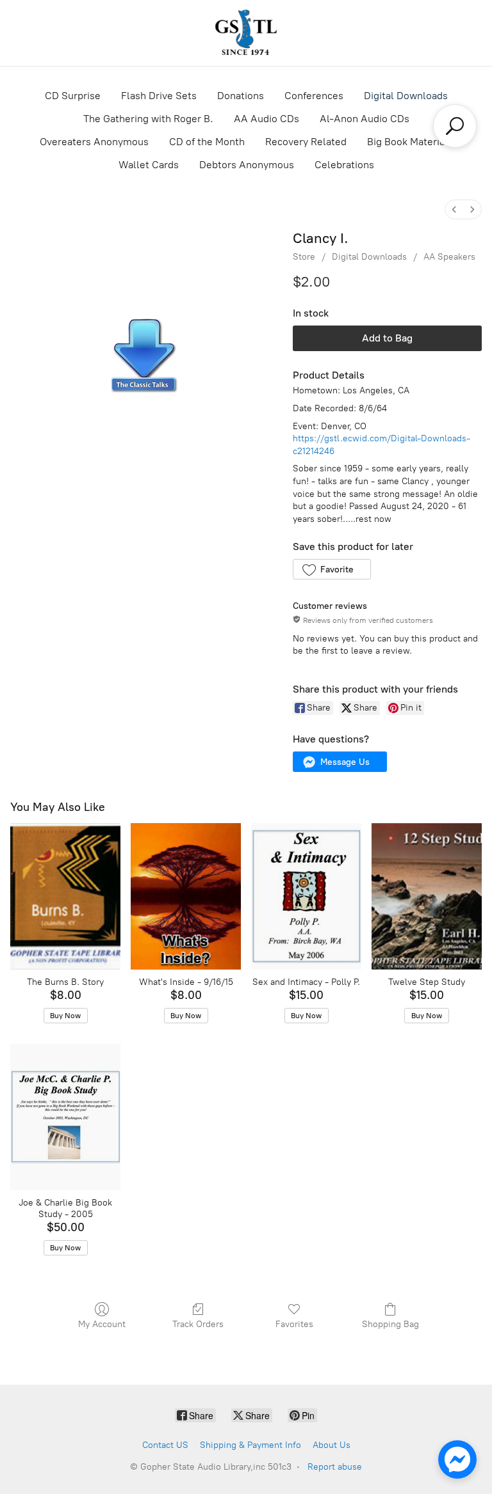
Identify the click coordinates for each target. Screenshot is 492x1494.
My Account (102, 1324)
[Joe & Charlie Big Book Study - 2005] (65, 1117)
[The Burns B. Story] (65, 896)
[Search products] (454, 126)
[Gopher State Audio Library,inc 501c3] (246, 33)
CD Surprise (73, 96)
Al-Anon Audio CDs (364, 119)
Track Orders (198, 1324)
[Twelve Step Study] (427, 896)
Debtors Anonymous (246, 165)
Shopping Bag (390, 1324)
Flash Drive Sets (159, 96)
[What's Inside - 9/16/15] (186, 896)
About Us (331, 1445)
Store (304, 256)
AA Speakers (449, 256)
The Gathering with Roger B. (148, 119)
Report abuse (335, 1466)
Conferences (313, 96)
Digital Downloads (406, 96)
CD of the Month (207, 142)
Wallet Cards (149, 165)
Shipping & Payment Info (250, 1445)
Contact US (165, 1445)
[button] (331, 569)
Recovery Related (306, 142)
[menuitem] (454, 209)
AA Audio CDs (266, 119)
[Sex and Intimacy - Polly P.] (306, 896)
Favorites (294, 1324)
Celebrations (344, 165)
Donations (240, 96)
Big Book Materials (410, 142)
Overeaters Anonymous (94, 142)
